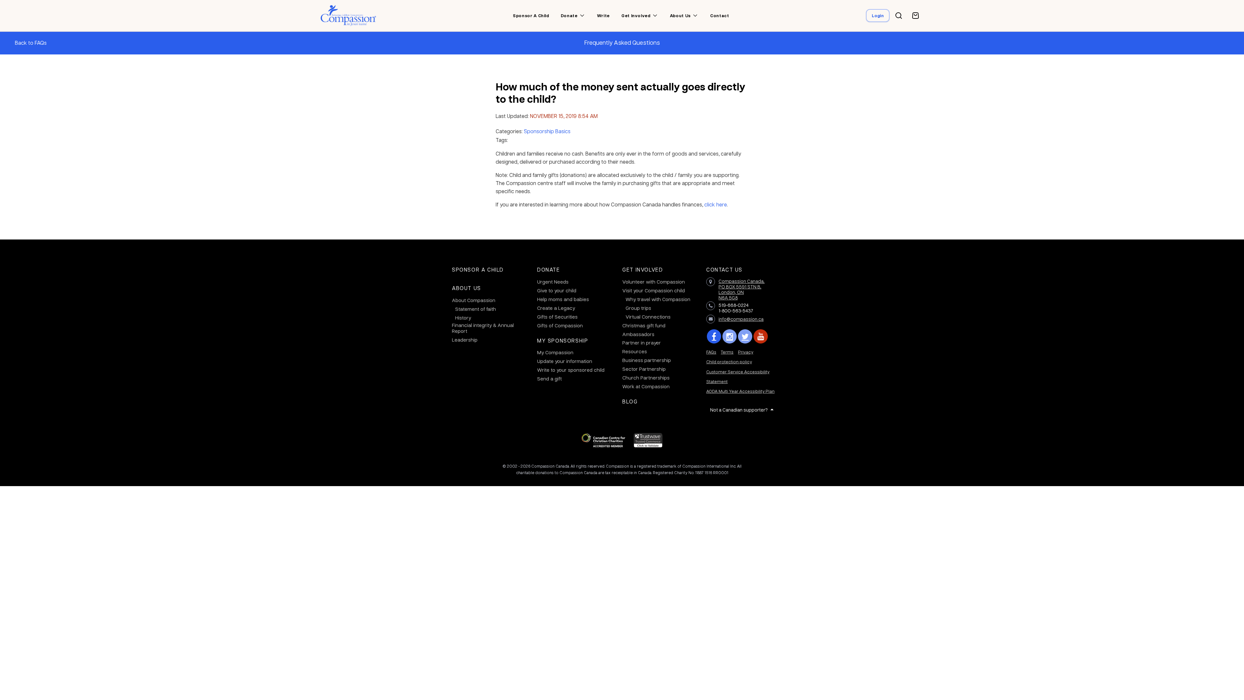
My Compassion (555, 352)
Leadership (465, 340)
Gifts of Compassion (560, 325)
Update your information (564, 361)
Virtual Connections (648, 317)
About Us (466, 288)
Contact (719, 15)
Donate (569, 15)
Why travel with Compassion (658, 299)
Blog (630, 401)
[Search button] (898, 15)
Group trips (638, 308)
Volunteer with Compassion (653, 282)
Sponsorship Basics (547, 131)
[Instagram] (729, 336)
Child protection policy (729, 361)
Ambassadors (638, 334)
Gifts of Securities (557, 317)
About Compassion (473, 300)
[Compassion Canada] (348, 15)
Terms (727, 352)
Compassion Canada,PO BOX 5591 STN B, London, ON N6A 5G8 (742, 289)
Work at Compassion (646, 386)
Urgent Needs (553, 282)
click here (715, 204)
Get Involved (642, 269)
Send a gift (549, 378)
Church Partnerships (646, 377)
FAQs (711, 352)
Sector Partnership (644, 369)
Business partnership (646, 360)
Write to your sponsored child (571, 370)
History (463, 318)
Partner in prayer (641, 342)
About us (680, 15)
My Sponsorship (562, 340)
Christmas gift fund (643, 325)
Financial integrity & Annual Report (483, 328)
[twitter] (745, 336)
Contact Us (724, 269)
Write (603, 15)
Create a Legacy (556, 308)
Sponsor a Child (478, 269)
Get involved (636, 15)
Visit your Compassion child (653, 290)
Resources (634, 351)
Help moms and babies (563, 299)
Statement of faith (475, 309)
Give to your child (556, 290)
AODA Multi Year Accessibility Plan (740, 391)
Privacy (745, 352)
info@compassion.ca (741, 319)
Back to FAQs (31, 42)
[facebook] (714, 336)
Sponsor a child (531, 15)
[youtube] (761, 336)
